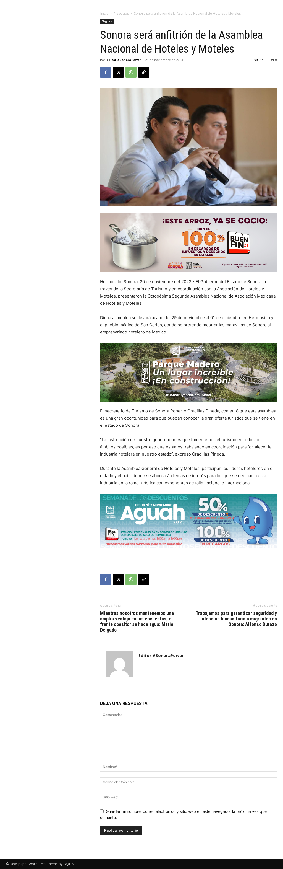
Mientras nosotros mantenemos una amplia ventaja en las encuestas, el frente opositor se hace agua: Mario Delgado (137, 622)
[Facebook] (105, 72)
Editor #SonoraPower (124, 60)
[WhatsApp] (131, 72)
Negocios (121, 13)
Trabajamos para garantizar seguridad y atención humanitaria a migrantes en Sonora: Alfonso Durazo (236, 619)
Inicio (104, 13)
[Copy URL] (143, 72)
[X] (118, 72)
